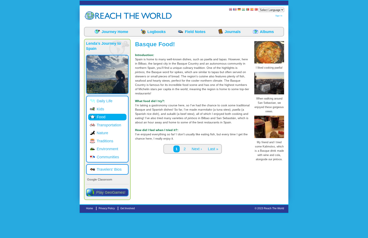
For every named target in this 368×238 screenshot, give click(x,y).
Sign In (278, 15)
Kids (100, 109)
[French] (235, 10)
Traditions (105, 141)
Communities (108, 157)
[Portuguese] (247, 10)
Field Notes (195, 32)
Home (89, 208)
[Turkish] (256, 10)
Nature (102, 133)
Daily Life (104, 101)
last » (213, 149)
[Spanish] (252, 10)
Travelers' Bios (109, 169)
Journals (233, 32)
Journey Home (115, 32)
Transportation (109, 125)
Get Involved (127, 208)
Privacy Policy (107, 208)
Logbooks (156, 32)
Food (101, 117)
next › (197, 149)
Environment (107, 149)
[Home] (90, 16)
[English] (230, 10)
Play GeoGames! (110, 192)
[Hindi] (243, 10)
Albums (267, 32)
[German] (239, 10)
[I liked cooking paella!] (269, 63)
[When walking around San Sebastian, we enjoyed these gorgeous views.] (269, 94)
